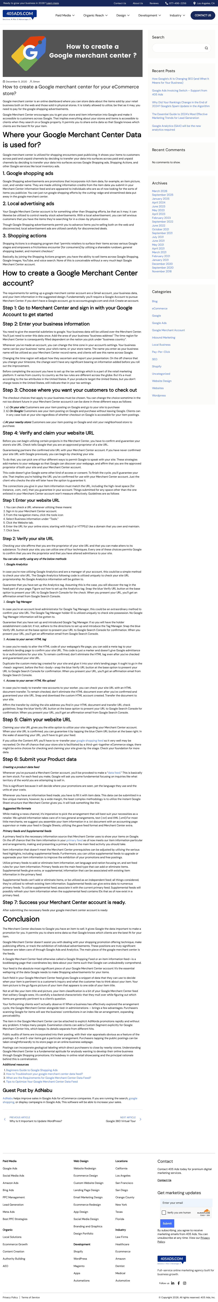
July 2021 (158, 237)
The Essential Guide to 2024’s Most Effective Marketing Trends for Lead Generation (179, 116)
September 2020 (163, 267)
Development (150, 13)
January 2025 (160, 199)
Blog (155, 301)
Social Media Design (86, 1219)
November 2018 (162, 271)
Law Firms (121, 1237)
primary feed (74, 840)
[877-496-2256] (166, 3)
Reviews (154, 3)
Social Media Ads (13, 1175)
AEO (5, 1266)
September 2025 (162, 195)
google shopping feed (89, 740)
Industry (178, 13)
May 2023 (158, 210)
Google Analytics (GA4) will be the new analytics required (176, 127)
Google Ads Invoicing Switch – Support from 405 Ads (179, 92)
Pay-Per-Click (161, 352)
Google (156, 315)
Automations (82, 1280)
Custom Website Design (88, 1183)
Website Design (162, 381)
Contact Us (120, 3)
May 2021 (158, 244)
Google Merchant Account (168, 330)
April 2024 (158, 202)
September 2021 (162, 233)
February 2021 (161, 256)
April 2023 (158, 214)
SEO (154, 359)
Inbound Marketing (163, 337)
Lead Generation (13, 1204)
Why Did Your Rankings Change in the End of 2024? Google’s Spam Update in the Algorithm (181, 104)
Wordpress (159, 395)
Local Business (161, 344)
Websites (158, 388)
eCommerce (159, 308)
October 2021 (160, 229)
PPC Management (14, 1197)
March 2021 (159, 252)
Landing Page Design (86, 1190)
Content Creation (13, 1251)
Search (158, 37)
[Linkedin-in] (172, 1283)
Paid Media (66, 13)
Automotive (122, 1280)
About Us (138, 3)
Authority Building (14, 1258)
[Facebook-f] (178, 1283)
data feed (114, 772)
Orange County (124, 1197)
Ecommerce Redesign (87, 1204)
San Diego (121, 1190)
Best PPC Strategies (15, 1219)
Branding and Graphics (88, 1226)
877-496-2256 (177, 3)
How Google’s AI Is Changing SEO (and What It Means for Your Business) (180, 80)
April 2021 (158, 248)
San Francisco (124, 1183)
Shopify (156, 366)
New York (121, 1204)
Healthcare (122, 1244)
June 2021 (158, 241)
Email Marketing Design (88, 1197)
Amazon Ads (10, 1183)
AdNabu (8, 1098)
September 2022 (162, 221)
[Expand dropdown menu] (73, 15)
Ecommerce (122, 1251)
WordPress (80, 1258)
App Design (81, 1212)
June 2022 (158, 225)
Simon (36, 81)
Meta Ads (9, 1212)
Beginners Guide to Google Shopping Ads (32, 1070)
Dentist (119, 1266)
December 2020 (162, 264)
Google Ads (159, 323)
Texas (119, 1212)
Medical (120, 1273)
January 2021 (160, 260)
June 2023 (158, 206)
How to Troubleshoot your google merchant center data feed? (44, 1074)
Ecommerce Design (86, 1175)
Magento (79, 1266)
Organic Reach (96, 13)
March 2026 (159, 191)
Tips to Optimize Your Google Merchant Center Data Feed (42, 1081)
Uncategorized (161, 374)
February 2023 (161, 218)
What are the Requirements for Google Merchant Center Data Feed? (48, 1078)
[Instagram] (184, 1283)
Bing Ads (8, 1190)
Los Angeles (122, 1175)
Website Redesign (85, 1168)
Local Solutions (12, 1237)
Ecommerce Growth (15, 1244)
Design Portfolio (83, 1233)
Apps (77, 1273)
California (121, 1168)
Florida (119, 1219)
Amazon (120, 1258)
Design (124, 13)
